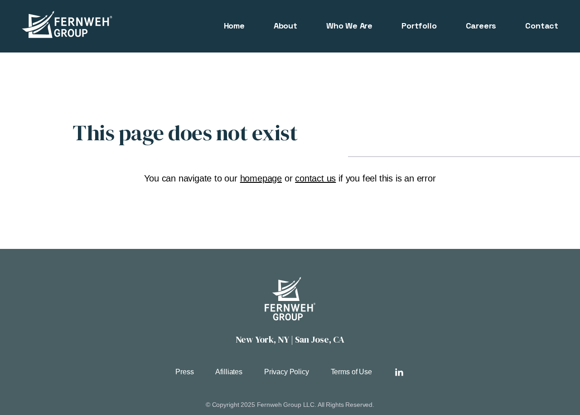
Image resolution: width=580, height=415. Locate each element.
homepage (261, 178)
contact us (315, 178)
